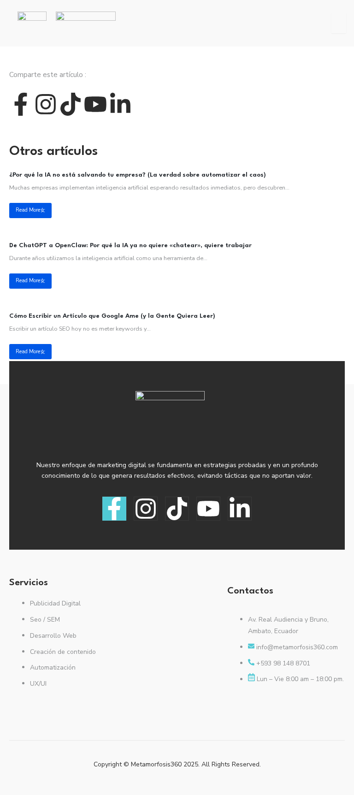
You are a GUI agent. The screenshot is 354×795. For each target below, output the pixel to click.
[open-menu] (338, 22)
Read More (28, 210)
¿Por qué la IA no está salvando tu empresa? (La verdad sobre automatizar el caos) (137, 175)
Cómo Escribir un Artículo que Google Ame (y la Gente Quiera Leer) (112, 316)
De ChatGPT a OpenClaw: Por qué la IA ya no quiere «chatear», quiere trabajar (130, 246)
